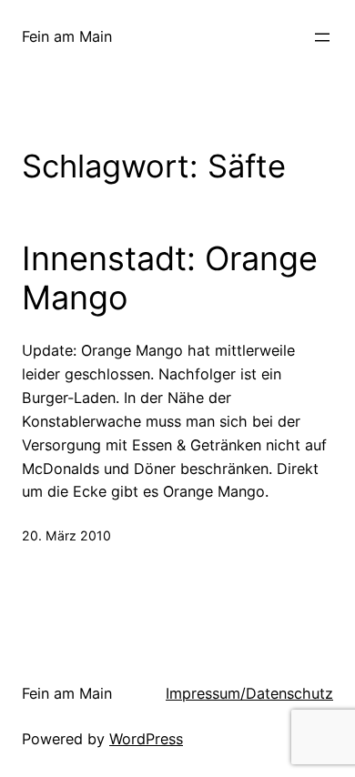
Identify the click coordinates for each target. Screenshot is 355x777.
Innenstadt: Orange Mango (170, 278)
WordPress (146, 739)
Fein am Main (67, 36)
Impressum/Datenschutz (249, 693)
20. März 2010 (66, 535)
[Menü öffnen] (322, 37)
